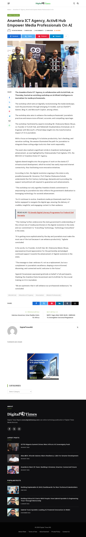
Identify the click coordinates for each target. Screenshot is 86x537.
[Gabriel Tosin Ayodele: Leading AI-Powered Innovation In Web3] (13, 512)
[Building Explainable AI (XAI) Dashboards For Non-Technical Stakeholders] (13, 490)
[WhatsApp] (9, 125)
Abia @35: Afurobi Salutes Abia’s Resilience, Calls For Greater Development (49, 456)
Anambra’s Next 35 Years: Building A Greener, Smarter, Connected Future (49, 467)
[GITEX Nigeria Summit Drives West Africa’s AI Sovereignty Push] (13, 447)
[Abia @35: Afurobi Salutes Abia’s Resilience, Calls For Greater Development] (13, 458)
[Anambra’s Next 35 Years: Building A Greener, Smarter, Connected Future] (13, 470)
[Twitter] (9, 102)
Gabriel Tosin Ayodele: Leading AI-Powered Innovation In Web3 (45, 510)
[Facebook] (9, 98)
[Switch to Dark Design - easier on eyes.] (74, 3)
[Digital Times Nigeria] (43, 3)
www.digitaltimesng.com (30, 420)
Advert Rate (22, 531)
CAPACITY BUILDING (13, 15)
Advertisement (44, 531)
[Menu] (9, 3)
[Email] (9, 121)
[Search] (77, 3)
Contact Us (66, 531)
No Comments (39, 30)
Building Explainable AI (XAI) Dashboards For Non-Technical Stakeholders (49, 487)
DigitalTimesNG (17, 30)
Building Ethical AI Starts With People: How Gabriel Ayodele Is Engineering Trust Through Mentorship (49, 499)
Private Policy (55, 531)
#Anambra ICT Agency (26, 295)
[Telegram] (9, 116)
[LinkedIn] (9, 107)
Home (9, 9)
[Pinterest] (9, 111)
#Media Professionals (53, 295)
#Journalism (40, 295)
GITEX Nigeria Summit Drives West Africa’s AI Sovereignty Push (45, 444)
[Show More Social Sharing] (66, 36)
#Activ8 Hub (12, 295)
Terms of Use (33, 531)
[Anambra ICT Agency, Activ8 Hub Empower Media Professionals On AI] (43, 64)
